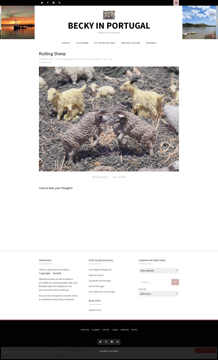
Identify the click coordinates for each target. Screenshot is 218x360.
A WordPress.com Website (108, 351)
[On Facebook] (48, 3)
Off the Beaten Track (104, 43)
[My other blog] (59, 3)
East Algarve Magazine (100, 269)
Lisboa (115, 329)
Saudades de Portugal (100, 280)
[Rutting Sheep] (109, 118)
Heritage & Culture (130, 43)
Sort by (142, 289)
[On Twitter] (42, 3)
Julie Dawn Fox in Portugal (102, 291)
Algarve (96, 329)
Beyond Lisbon (96, 275)
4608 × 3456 (107, 59)
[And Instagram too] (53, 3)
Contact (66, 43)
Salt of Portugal (96, 286)
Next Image (118, 177)
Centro (105, 329)
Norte (134, 329)
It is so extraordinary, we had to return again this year (78, 59)
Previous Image (101, 177)
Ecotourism (82, 43)
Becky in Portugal (109, 25)
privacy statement (65, 299)
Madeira (125, 329)
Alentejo (85, 329)
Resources (151, 43)
